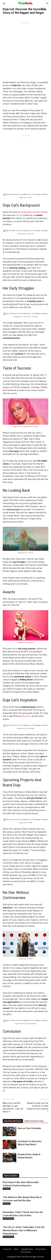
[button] (4, 3)
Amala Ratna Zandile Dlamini (34, 212)
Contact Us (7, 1249)
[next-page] (8, 1167)
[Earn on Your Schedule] (9, 1131)
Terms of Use (25, 1252)
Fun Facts (7, 1189)
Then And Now (8, 1218)
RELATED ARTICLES (12, 1121)
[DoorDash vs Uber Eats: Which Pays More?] (9, 1144)
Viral (5, 1135)
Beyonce (26, 716)
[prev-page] (4, 1167)
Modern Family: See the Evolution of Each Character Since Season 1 (37, 1107)
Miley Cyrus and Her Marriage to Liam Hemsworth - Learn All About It (13, 1107)
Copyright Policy (27, 1249)
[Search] (47, 3)
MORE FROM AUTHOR (34, 1121)
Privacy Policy (41, 1249)
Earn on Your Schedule (29, 1128)
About (16, 1249)
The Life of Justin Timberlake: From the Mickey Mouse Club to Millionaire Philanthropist (23, 1230)
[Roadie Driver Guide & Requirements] (9, 1157)
